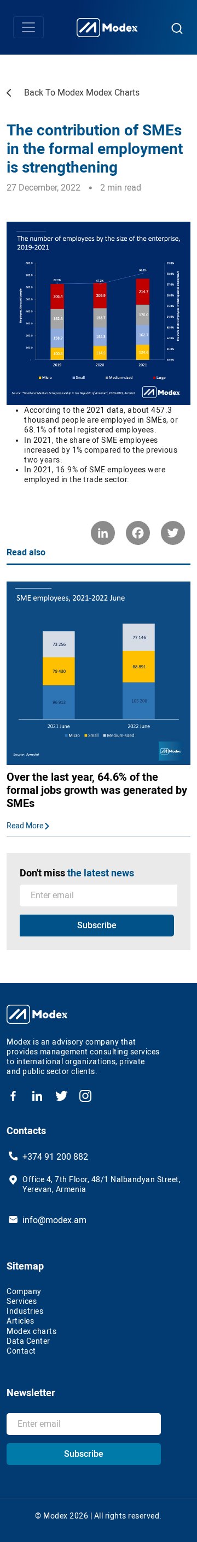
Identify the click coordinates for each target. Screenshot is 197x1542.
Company (24, 1291)
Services (22, 1301)
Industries (25, 1311)
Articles (20, 1320)
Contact (21, 1351)
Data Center (28, 1341)
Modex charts (31, 1331)
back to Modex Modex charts (82, 92)
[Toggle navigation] (28, 27)
